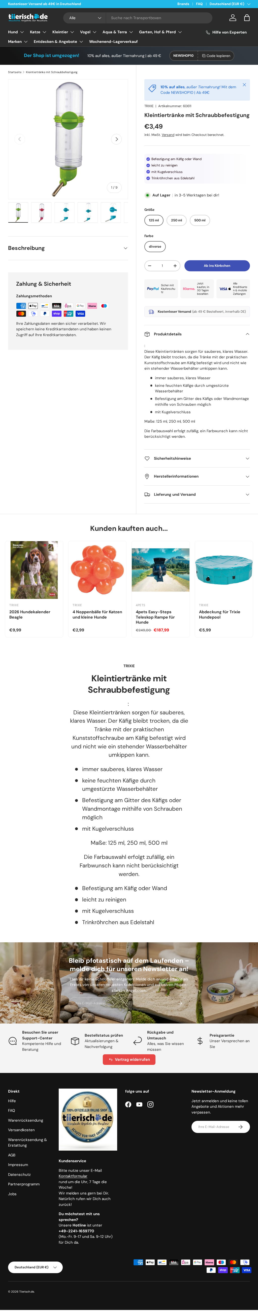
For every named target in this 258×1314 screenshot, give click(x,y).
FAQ (199, 4)
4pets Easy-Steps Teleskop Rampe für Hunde (155, 617)
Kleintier (60, 32)
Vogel (85, 32)
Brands (183, 4)
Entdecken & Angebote (55, 41)
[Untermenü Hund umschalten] (22, 32)
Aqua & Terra (115, 32)
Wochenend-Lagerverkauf (113, 41)
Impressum (18, 1164)
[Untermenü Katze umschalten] (44, 32)
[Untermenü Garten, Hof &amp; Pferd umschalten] (180, 32)
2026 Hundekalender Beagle (29, 614)
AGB (11, 1155)
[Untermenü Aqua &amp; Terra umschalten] (131, 32)
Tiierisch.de (26, 1291)
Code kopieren (218, 55)
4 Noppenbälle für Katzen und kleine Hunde (97, 614)
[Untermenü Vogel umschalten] (94, 32)
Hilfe (12, 1100)
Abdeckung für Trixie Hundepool (219, 614)
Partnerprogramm (24, 1184)
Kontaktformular (73, 1176)
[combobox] (137, 17)
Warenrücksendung (25, 1120)
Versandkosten (21, 1129)
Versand (168, 135)
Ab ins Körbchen (217, 266)
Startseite (14, 72)
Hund (13, 32)
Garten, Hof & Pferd (157, 32)
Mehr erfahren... (72, 4)
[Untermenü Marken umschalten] (26, 42)
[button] (246, 17)
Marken (15, 41)
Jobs (12, 1193)
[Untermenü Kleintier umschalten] (72, 32)
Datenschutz (19, 1174)
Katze (35, 32)
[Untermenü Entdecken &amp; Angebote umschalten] (81, 42)
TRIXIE (148, 106)
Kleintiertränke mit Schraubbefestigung (51, 72)
